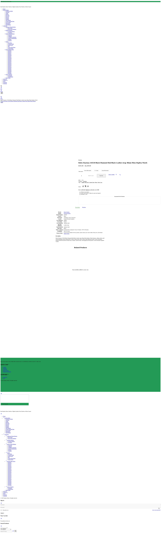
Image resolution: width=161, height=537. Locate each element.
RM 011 (9, 53)
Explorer (7, 19)
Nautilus (9, 39)
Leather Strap (91, 182)
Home (4, 8)
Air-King (7, 12)
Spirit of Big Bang (11, 47)
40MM (83, 182)
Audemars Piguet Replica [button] (11, 27)
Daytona (7, 16)
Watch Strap (8, 77)
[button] (87, 170)
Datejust (7, 14)
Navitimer (10, 32)
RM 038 (9, 58)
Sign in (2, 513)
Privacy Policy (6, 370)
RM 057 (9, 66)
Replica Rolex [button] (6, 10)
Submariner (8, 23)
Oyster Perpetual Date (10, 21)
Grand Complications (12, 38)
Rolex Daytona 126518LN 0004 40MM (21, 350)
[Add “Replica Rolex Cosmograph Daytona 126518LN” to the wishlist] (124, 306)
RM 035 (9, 57)
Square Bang (10, 48)
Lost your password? (156, 509)
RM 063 (9, 70)
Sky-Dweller (8, 22)
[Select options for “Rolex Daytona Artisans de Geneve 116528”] (81, 309)
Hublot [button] (7, 41)
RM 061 (9, 68)
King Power (10, 45)
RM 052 (9, 63)
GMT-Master (8, 20)
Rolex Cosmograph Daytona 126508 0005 (105, 298)
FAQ (4, 378)
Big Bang (10, 42)
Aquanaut (10, 34)
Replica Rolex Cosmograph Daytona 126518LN (105, 350)
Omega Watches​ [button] (9, 74)
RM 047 (9, 59)
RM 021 (9, 54)
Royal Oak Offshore (12, 29)
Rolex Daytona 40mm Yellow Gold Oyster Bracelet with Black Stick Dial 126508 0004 (21, 298)
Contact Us (5, 80)
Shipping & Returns (7, 371)
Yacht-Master (8, 24)
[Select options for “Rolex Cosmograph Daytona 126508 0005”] (124, 258)
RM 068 (9, 73)
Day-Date (7, 15)
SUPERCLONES (9, 11)
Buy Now (101, 175)
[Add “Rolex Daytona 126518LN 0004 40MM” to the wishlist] (39, 306)
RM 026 (9, 55)
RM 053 (9, 64)
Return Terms (66, 233)
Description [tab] (77, 207)
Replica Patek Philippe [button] (10, 33)
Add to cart (90, 175)
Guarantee (5, 369)
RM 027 (9, 56)
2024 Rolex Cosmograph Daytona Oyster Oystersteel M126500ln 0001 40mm (63, 298)
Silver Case (100, 182)
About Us (5, 79)
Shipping (5, 368)
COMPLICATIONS (12, 37)
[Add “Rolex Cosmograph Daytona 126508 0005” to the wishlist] (124, 255)
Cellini (7, 13)
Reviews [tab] (84, 207)
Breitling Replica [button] (9, 30)
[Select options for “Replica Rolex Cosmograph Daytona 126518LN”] (124, 309)
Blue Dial (87, 182)
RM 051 (9, 62)
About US (5, 377)
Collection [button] (5, 25)
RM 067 (9, 72)
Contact (4, 367)
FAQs (4, 81)
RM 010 (9, 51)
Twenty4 (10, 40)
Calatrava (10, 36)
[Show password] (159, 508)
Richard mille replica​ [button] (10, 49)
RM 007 (9, 50)
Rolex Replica (66, 212)
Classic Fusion (11, 44)
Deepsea (7, 18)
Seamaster (10, 75)
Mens (96, 182)
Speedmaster (10, 76)
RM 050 (9, 61)
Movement (81, 171)
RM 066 (9, 71)
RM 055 (9, 65)
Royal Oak (10, 28)
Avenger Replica (11, 31)
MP (8, 46)
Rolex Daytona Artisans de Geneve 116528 (63, 350)
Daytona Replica (67, 213)
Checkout (5, 82)
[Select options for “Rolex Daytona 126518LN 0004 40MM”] (39, 309)
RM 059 (9, 67)
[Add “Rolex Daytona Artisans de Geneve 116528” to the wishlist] (81, 306)
